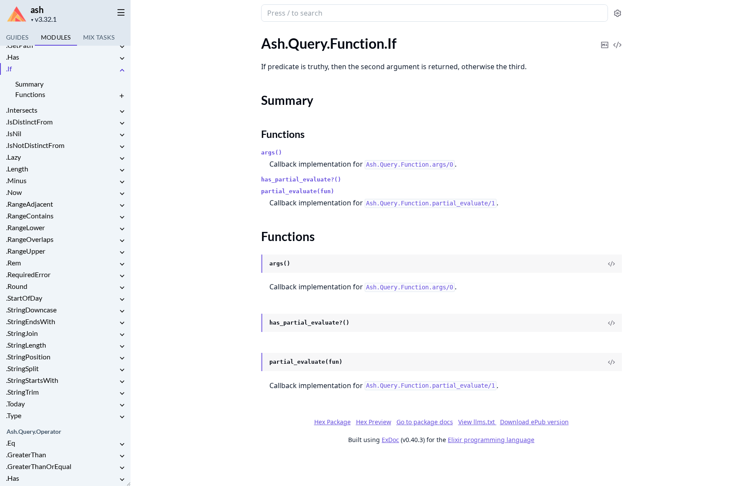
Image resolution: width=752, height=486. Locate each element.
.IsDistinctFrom (29, 121)
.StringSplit (22, 368)
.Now (14, 192)
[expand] (122, 46)
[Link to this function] (252, 264)
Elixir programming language (491, 440)
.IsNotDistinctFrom (35, 145)
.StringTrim (22, 392)
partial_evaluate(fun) (297, 191)
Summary (29, 84)
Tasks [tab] (99, 37)
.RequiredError (28, 274)
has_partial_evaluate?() (301, 179)
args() (271, 152)
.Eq (10, 443)
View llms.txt (477, 422)
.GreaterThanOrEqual (38, 466)
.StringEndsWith (30, 321)
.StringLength (26, 345)
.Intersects (21, 110)
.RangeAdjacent (29, 204)
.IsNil (13, 133)
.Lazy (13, 157)
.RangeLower (25, 227)
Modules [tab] (56, 37)
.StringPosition (28, 356)
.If (9, 68)
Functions (30, 94)
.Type (13, 415)
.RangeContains (30, 215)
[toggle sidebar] (119, 12)
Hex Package (332, 422)
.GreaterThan (26, 454)
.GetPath (19, 45)
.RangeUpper (25, 251)
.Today (15, 403)
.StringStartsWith (32, 380)
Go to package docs (424, 422)
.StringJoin (22, 333)
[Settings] (617, 13)
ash (37, 9)
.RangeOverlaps (30, 239)
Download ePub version (534, 422)
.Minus (16, 180)
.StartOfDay (24, 298)
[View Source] (617, 39)
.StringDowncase (31, 309)
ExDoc (390, 440)
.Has (12, 57)
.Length (17, 168)
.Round (16, 286)
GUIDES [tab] (17, 37)
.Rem (13, 262)
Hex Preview (373, 422)
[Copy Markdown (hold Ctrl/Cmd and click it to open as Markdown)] (605, 39)
